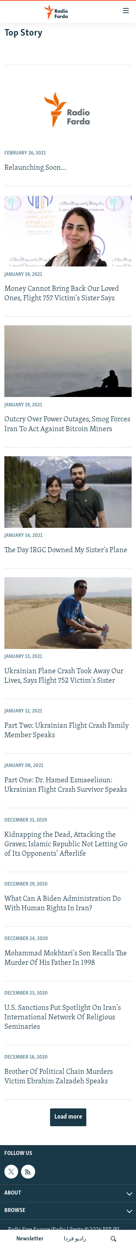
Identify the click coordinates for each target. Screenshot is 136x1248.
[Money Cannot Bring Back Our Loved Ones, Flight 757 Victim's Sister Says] (68, 230)
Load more (68, 1117)
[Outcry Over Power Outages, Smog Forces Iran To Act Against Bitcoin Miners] (68, 361)
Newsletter (30, 1239)
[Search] (113, 1239)
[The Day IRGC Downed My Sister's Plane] (68, 492)
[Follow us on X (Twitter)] (11, 1172)
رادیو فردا (75, 1239)
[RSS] (28, 1172)
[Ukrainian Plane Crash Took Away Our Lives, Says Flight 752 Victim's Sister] (68, 613)
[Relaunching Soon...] (68, 109)
